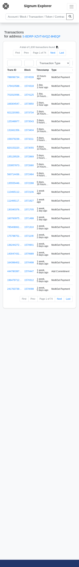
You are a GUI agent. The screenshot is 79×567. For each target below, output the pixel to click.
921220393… (14, 112)
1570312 (29, 280)
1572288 (29, 183)
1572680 (29, 165)
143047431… (14, 253)
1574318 (29, 86)
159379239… (14, 139)
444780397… (14, 271)
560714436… (14, 174)
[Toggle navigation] (71, 6)
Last (61, 52)
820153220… (14, 147)
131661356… (14, 130)
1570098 (29, 289)
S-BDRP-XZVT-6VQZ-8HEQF (41, 36)
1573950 (29, 103)
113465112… (14, 192)
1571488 (29, 218)
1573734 (29, 112)
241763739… (14, 289)
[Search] (69, 16)
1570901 (29, 245)
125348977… (14, 121)
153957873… (14, 165)
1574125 (29, 95)
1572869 (29, 156)
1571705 (29, 209)
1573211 (29, 139)
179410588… (14, 86)
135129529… (14, 156)
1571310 (29, 227)
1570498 (29, 262)
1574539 (29, 77)
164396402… (14, 262)
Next (52, 52)
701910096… (14, 95)
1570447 (29, 271)
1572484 (29, 174)
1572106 (29, 192)
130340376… (14, 209)
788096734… (14, 77)
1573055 (29, 147)
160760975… (14, 218)
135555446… (14, 183)
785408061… (14, 227)
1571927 (29, 200)
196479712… (14, 280)
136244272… (14, 245)
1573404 (29, 130)
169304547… (14, 103)
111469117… (14, 200)
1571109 (29, 236)
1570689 (29, 253)
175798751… (14, 236)
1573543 (29, 121)
